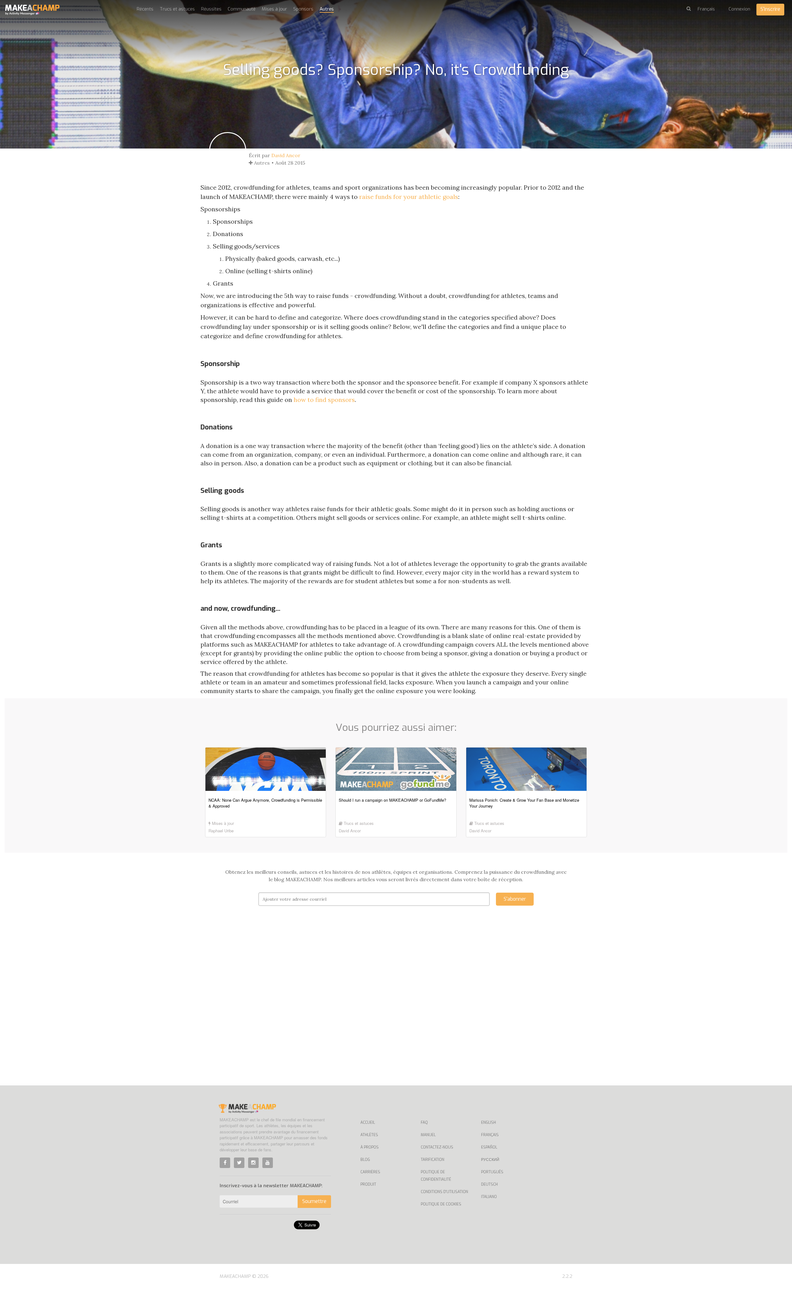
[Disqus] (396, 1005)
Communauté (242, 9)
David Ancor (285, 155)
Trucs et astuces (177, 9)
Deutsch (489, 1184)
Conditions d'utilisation (444, 1191)
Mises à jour (274, 9)
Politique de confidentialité (436, 1176)
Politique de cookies (441, 1204)
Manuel (428, 1134)
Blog (365, 1159)
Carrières (370, 1172)
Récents (145, 9)
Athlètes (369, 1134)
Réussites (211, 9)
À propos (369, 1147)
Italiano (489, 1196)
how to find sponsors (324, 399)
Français (490, 1134)
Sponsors (303, 9)
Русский (490, 1159)
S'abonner (515, 899)
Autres (327, 9)
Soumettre (314, 1201)
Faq (424, 1122)
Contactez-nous (437, 1147)
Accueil (367, 1122)
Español (489, 1147)
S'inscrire (770, 9)
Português (492, 1172)
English (488, 1122)
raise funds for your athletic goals (408, 196)
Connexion (739, 9)
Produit (368, 1184)
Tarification (432, 1159)
